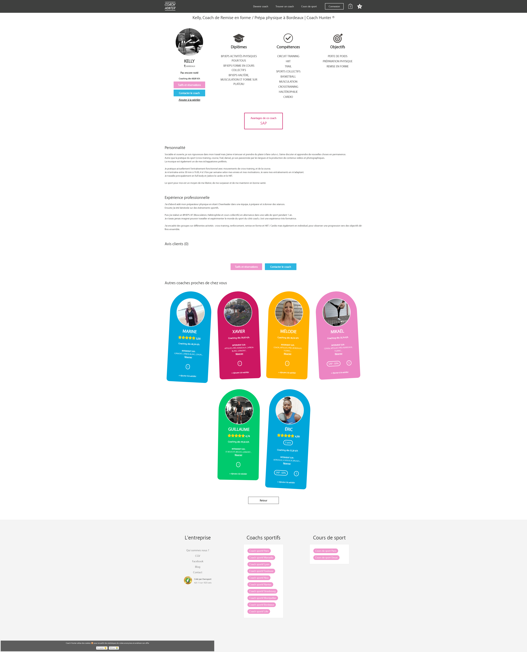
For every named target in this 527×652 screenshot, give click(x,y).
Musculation (288, 81)
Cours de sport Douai (326, 557)
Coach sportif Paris (259, 551)
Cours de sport (309, 6)
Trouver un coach (285, 6)
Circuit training (288, 56)
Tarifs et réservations (189, 85)
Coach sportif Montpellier (262, 598)
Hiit (288, 61)
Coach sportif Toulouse (261, 571)
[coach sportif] (170, 6)
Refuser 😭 (114, 648)
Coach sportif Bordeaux (261, 605)
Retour (263, 500)
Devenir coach (260, 6)
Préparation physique (337, 61)
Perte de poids (337, 56)
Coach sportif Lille (258, 611)
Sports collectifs (288, 71)
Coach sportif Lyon (259, 564)
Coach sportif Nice (259, 578)
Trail (288, 66)
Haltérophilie (288, 91)
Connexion (334, 6)
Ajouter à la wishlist (189, 100)
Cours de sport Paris (325, 551)
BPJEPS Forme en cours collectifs (238, 67)
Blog (197, 567)
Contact (197, 572)
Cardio (288, 97)
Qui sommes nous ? (197, 550)
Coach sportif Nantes (260, 584)
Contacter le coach (189, 93)
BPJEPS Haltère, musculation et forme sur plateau (239, 79)
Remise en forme (338, 66)
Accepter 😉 (102, 648)
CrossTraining (288, 86)
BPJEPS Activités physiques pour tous (239, 58)
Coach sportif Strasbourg (262, 591)
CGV (197, 556)
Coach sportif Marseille (261, 557)
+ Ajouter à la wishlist (187, 376)
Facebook (197, 561)
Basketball (288, 76)
